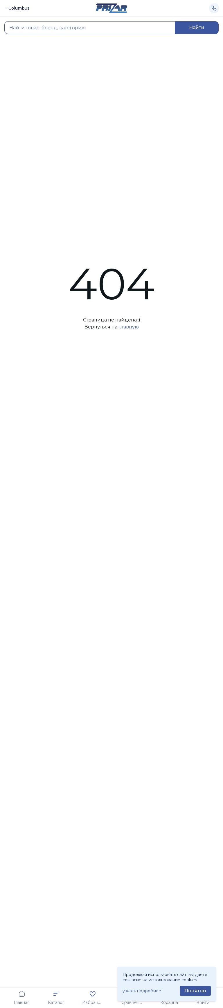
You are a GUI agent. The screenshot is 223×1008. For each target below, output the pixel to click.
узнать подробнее (142, 990)
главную (128, 327)
